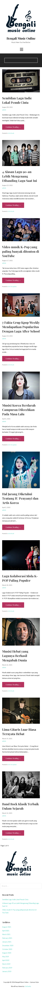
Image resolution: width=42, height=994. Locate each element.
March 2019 (6, 964)
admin (4, 110)
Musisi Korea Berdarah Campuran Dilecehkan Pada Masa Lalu (19, 409)
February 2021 (7, 938)
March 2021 (6, 934)
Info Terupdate (12, 286)
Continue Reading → (13, 127)
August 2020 (6, 953)
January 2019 (6, 971)
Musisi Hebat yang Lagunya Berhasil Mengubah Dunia (15, 655)
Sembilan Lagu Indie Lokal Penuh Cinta (15, 899)
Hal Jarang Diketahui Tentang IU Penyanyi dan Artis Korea (20, 498)
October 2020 (7, 949)
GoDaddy (28, 986)
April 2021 (5, 931)
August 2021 (6, 927)
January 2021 (6, 942)
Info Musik (11, 133)
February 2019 (7, 968)
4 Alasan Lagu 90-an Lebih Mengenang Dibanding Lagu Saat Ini (19, 176)
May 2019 (5, 956)
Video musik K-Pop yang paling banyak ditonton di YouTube (20, 251)
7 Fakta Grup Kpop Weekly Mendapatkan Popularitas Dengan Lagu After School (21, 326)
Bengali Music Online (21, 38)
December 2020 (7, 945)
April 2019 (5, 960)
